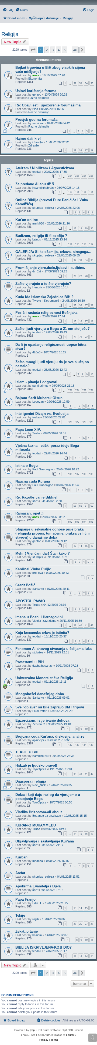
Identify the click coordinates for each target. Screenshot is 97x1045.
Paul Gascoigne (42, 469)
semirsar (38, 123)
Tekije (20, 915)
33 (80, 260)
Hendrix (37, 287)
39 (75, 625)
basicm (37, 935)
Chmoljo (37, 142)
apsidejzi (38, 740)
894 (84, 521)
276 (91, 390)
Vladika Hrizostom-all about (38, 812)
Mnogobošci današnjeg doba (39, 694)
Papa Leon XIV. (28, 430)
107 (77, 474)
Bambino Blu (40, 755)
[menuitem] (8, 10)
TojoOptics (39, 769)
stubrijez (37, 557)
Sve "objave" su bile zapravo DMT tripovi (49, 707)
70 (75, 337)
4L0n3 (36, 352)
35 (75, 150)
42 (92, 625)
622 (84, 176)
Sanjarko (38, 588)
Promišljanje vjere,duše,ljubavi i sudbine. (50, 268)
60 (80, 505)
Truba (36, 433)
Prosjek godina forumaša (36, 120)
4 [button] (59, 49)
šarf (34, 501)
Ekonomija (35, 78)
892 (70, 521)
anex (35, 75)
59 (75, 505)
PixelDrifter (39, 710)
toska (36, 417)
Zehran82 (38, 724)
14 (80, 546)
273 (70, 390)
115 (77, 192)
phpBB (34, 1029)
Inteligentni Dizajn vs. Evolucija (41, 414)
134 (84, 745)
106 (70, 474)
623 (91, 176)
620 (70, 176)
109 (91, 474)
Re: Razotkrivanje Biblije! (36, 497)
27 (80, 276)
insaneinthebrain (43, 187)
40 (80, 625)
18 (80, 228)
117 (91, 192)
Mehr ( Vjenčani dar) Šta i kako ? (42, 553)
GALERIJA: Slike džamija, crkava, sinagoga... (53, 252)
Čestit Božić (25, 585)
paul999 (71, 1034)
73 (92, 337)
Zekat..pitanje (26, 931)
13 (75, 546)
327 (77, 422)
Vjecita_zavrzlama (44, 620)
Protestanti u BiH (29, 662)
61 (86, 505)
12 (80, 956)
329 (91, 422)
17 (75, 228)
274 (77, 390)
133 (77, 745)
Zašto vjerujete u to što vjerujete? (43, 284)
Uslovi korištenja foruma (35, 91)
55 (92, 83)
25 (75, 924)
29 (92, 276)
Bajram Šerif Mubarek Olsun (39, 398)
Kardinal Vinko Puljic (33, 569)
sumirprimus (40, 385)
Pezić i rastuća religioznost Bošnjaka (46, 313)
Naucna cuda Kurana (32, 481)
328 (84, 422)
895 (91, 521)
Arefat (20, 873)
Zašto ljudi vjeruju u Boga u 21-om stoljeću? (52, 329)
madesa (37, 860)
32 (75, 260)
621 (77, 176)
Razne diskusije (38, 97)
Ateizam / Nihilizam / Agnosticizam (44, 168)
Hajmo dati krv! (28, 138)
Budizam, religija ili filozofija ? (41, 236)
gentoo (36, 94)
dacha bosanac (42, 665)
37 (86, 150)
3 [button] (53, 49)
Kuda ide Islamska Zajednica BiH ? (44, 297)
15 (75, 321)
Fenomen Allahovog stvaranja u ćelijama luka (53, 649)
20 (92, 228)
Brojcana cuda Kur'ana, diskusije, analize (49, 736)
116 (84, 192)
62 (92, 505)
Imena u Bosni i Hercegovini (39, 617)
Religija (9, 34)
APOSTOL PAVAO (30, 601)
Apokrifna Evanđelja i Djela (38, 886)
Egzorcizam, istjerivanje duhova (42, 720)
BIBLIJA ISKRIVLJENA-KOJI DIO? (43, 947)
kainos (36, 239)
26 (75, 276)
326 (70, 422)
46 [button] (75, 49)
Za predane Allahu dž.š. (35, 184)
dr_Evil (36, 271)
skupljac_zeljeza (43, 207)
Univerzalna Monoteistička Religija (44, 678)
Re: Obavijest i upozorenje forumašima (48, 105)
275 (84, 390)
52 (75, 83)
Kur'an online (26, 220)
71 (80, 337)
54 (86, 83)
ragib (35, 919)
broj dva (37, 572)
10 (92, 131)
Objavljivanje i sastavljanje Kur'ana (44, 841)
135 (91, 745)
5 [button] (64, 49)
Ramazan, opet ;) (29, 513)
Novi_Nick (39, 785)
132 (70, 745)
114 (70, 192)
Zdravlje (33, 145)
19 (86, 228)
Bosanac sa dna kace (46, 815)
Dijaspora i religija (30, 781)
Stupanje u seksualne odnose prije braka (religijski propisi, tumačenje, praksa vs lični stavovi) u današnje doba (52, 533)
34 (86, 260)
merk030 (38, 223)
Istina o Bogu (26, 466)
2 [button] (47, 49)
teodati (36, 171)
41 (86, 625)
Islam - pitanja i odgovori (36, 382)
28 (86, 276)
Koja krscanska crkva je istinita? (42, 633)
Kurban (21, 857)
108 (84, 474)
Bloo (35, 108)
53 (80, 83)
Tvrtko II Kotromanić (45, 300)
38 (92, 150)
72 (86, 337)
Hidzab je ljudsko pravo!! (36, 765)
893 (77, 521)
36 (80, 150)
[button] (33, 50)
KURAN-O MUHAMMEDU (35, 825)
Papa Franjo (25, 899)
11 (92, 729)
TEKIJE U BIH (26, 752)
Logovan (38, 401)
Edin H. (37, 903)
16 (80, 321)
